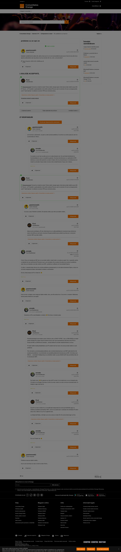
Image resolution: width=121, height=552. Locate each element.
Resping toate (91, 549)
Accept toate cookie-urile (102, 549)
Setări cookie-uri (81, 549)
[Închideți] (118, 549)
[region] (60, 549)
